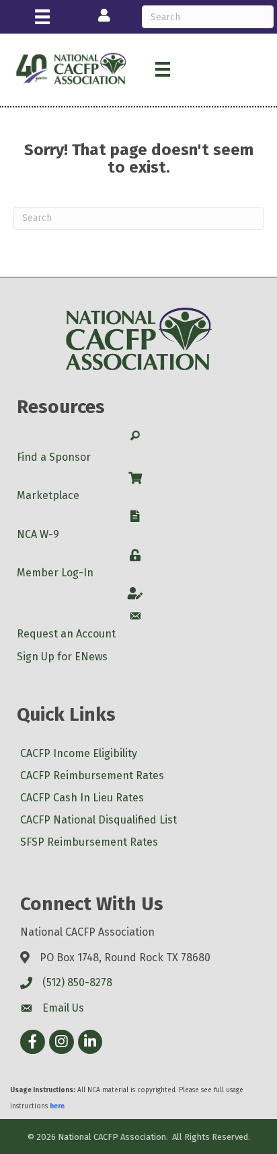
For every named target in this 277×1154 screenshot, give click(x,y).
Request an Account (66, 633)
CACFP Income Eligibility (78, 753)
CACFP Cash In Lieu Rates (82, 797)
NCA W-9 (38, 534)
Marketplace (48, 495)
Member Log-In (55, 572)
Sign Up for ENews (62, 656)
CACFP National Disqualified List (98, 819)
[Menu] (42, 17)
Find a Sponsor (54, 457)
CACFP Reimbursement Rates (92, 775)
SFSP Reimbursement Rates (89, 842)
